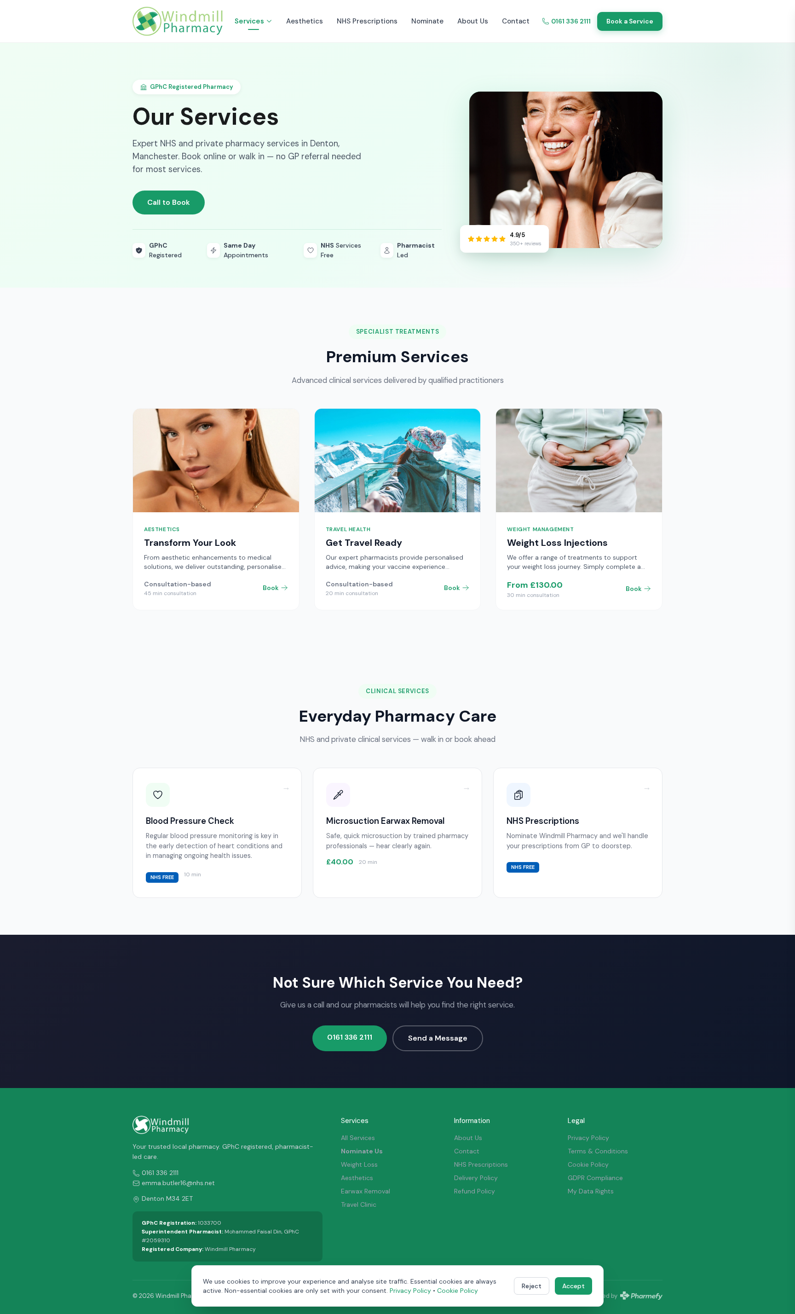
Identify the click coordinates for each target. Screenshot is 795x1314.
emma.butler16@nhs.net (178, 1183)
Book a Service (629, 21)
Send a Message (437, 1038)
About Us (472, 21)
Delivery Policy (476, 1178)
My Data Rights (591, 1191)
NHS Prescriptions (367, 21)
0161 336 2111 (571, 21)
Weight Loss (359, 1164)
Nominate (427, 21)
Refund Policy (474, 1191)
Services (249, 21)
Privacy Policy (588, 1138)
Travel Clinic (358, 1204)
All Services (358, 1138)
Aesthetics (304, 21)
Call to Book (168, 202)
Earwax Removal (365, 1191)
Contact (516, 21)
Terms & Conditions (598, 1151)
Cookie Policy (588, 1164)
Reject (532, 1286)
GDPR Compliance (595, 1178)
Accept (573, 1286)
